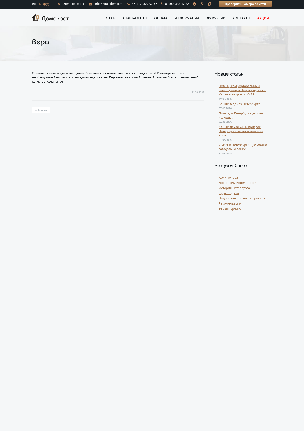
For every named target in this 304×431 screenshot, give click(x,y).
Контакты (241, 18)
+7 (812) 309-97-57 (144, 4)
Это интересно (230, 208)
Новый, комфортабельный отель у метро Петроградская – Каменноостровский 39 (242, 90)
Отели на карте (73, 4)
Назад (42, 110)
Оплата (160, 18)
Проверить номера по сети (245, 4)
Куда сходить (229, 193)
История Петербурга (234, 188)
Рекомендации (230, 203)
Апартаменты (135, 18)
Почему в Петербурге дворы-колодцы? (241, 115)
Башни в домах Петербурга (239, 104)
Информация (186, 18)
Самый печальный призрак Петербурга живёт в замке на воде (241, 131)
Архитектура (228, 177)
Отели (110, 18)
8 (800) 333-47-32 (177, 4)
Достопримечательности (237, 183)
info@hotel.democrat (108, 4)
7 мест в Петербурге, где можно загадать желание (243, 147)
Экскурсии (215, 18)
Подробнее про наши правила (242, 198)
